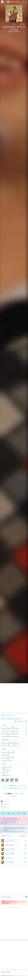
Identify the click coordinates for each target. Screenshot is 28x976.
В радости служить (9, 844)
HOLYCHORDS (5, 818)
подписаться (23, 821)
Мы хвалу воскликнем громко (12, 839)
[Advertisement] (14, 698)
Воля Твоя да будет (9, 852)
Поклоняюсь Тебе (9, 848)
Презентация (9, 715)
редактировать (7, 828)
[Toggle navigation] (26, 1)
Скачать (15, 785)
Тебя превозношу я (9, 861)
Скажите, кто (8, 857)
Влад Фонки (4, 801)
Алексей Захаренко (14, 31)
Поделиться (15, 788)
